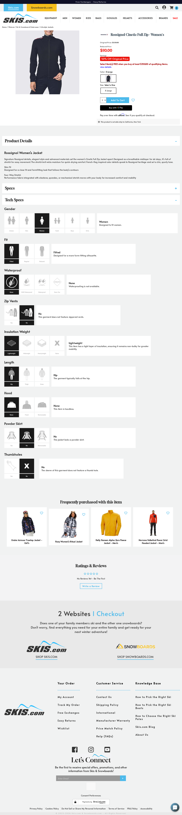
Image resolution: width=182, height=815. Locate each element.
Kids (88, 18)
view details (105, 67)
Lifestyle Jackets (47, 27)
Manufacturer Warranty (113, 720)
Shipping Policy (107, 704)
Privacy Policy (36, 808)
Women (76, 18)
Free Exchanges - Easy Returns (91, 2)
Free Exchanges (69, 712)
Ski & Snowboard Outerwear (27, 27)
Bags (98, 18)
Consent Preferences (91, 795)
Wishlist (64, 728)
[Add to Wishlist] (133, 100)
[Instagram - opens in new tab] (91, 749)
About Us (142, 734)
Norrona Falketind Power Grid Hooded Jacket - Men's (153, 541)
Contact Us (104, 697)
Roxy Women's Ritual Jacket (68, 541)
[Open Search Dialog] (157, 7)
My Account (66, 697)
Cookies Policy (52, 808)
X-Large (108, 90)
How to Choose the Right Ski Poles (156, 717)
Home (4, 27)
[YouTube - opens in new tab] (107, 749)
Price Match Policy (109, 728)
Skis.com (13, 7)
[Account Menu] (164, 7)
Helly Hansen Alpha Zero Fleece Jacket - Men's (111, 541)
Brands (163, 18)
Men (65, 18)
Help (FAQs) (104, 736)
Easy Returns (67, 720)
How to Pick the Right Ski (153, 697)
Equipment (51, 18)
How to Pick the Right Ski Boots (153, 706)
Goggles (112, 18)
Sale (175, 18)
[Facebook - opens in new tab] (75, 749)
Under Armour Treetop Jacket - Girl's (26, 541)
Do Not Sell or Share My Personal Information (84, 808)
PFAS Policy (132, 808)
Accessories (145, 18)
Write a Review (91, 586)
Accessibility (146, 808)
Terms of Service (116, 808)
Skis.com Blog (145, 726)
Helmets (127, 18)
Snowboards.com (41, 7)
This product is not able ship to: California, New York (121, 122)
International (106, 712)
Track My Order (69, 704)
